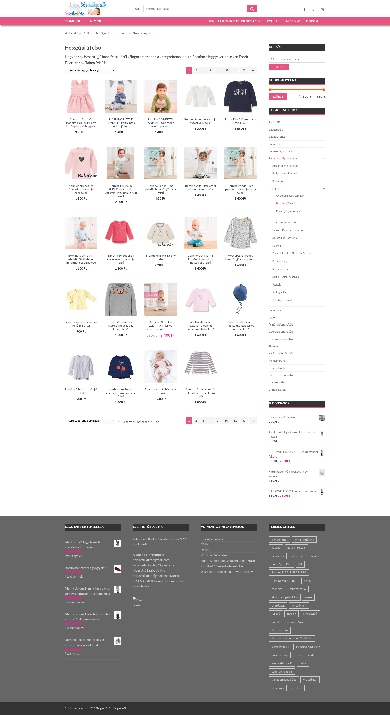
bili (300, 564)
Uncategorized (278, 382)
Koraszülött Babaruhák (285, 237)
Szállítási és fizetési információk (235, 21)
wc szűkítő (310, 679)
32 (244, 70)
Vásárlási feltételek (214, 555)
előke (308, 597)
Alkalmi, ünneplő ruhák (285, 165)
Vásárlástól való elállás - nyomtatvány (227, 571)
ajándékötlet (280, 539)
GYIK (204, 544)
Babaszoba (275, 310)
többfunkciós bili (282, 671)
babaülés (315, 556)
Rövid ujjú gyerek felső (288, 211)
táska (302, 663)
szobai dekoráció (282, 663)
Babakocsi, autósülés (282, 151)
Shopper (100, 708)
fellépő (276, 613)
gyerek (291, 613)
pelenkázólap (280, 655)
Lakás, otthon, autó (281, 375)
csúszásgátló (297, 589)
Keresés (279, 67)
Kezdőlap (75, 33)
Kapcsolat (292, 21)
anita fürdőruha (304, 539)
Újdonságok (279, 403)
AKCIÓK (95, 21)
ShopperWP (119, 708)
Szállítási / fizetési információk (222, 566)
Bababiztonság (278, 136)
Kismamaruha (277, 360)
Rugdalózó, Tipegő (282, 269)
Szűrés (278, 96)
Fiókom (312, 21)
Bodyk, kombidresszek (285, 173)
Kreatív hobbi (277, 368)
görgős (276, 622)
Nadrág (276, 245)
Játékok (273, 346)
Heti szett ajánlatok (281, 339)
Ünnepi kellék (277, 389)
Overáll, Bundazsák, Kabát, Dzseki (291, 253)
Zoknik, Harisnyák (282, 300)
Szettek (276, 284)
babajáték (278, 556)
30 (226, 70)
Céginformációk (212, 539)
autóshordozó (296, 547)
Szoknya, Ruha (280, 292)
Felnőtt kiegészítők (281, 324)
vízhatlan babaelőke (284, 679)
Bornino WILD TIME (284, 580)
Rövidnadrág (279, 261)
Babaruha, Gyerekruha (101, 33)
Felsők (126, 33)
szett (311, 655)
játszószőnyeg (296, 622)
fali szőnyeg (298, 605)
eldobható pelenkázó (285, 597)
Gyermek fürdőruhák (284, 222)
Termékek (72, 21)
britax (307, 580)
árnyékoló (278, 688)
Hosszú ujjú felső (285, 203)
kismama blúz (280, 630)
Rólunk (273, 21)
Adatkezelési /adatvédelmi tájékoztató (228, 560)
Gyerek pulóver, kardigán (290, 195)
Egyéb (272, 317)
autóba (276, 547)
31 (235, 70)
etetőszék (278, 605)
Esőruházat (278, 181)
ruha (298, 655)
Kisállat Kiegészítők (281, 353)
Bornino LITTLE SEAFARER (289, 572)
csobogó (277, 589)
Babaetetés (276, 144)
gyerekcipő (310, 613)
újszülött (296, 688)
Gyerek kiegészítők (281, 331)
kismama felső (280, 646)
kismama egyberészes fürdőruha (292, 638)
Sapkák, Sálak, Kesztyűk (285, 276)
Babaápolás (276, 129)
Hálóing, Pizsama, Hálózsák (287, 230)
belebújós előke (281, 564)
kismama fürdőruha (308, 646)
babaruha (297, 556)
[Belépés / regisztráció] (304, 9)
